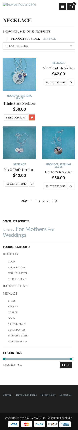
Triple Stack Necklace (19, 103)
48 (48, 38)
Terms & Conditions (26, 395)
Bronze (13, 306)
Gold (11, 261)
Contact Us (65, 395)
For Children (9, 230)
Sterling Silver (17, 279)
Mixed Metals (16, 324)
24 (44, 38)
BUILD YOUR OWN (15, 286)
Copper (12, 312)
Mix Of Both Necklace (58, 68)
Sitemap (7, 395)
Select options (16, 117)
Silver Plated (16, 267)
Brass (12, 301)
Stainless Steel (17, 273)
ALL (53, 38)
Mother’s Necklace (58, 172)
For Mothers (31, 229)
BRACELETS (10, 254)
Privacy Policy (48, 395)
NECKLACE (13, 96)
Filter (66, 365)
